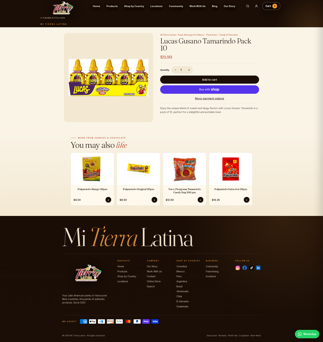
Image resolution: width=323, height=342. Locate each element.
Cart (270, 6)
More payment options (209, 98)
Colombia (181, 266)
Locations (156, 6)
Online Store (154, 281)
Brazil (179, 286)
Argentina (181, 281)
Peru (179, 276)
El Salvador (182, 301)
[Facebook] (244, 268)
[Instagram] (237, 268)
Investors (211, 276)
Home (96, 6)
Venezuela (182, 291)
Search (151, 286)
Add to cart (209, 79)
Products (112, 6)
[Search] (247, 6)
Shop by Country (134, 6)
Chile (179, 296)
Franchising (212, 271)
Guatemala (182, 306)
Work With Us (197, 6)
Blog (214, 6)
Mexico (180, 271)
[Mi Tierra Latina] (65, 6)
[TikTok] (251, 268)
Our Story (229, 6)
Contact (151, 276)
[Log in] (256, 6)
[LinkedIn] (258, 268)
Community (176, 6)
